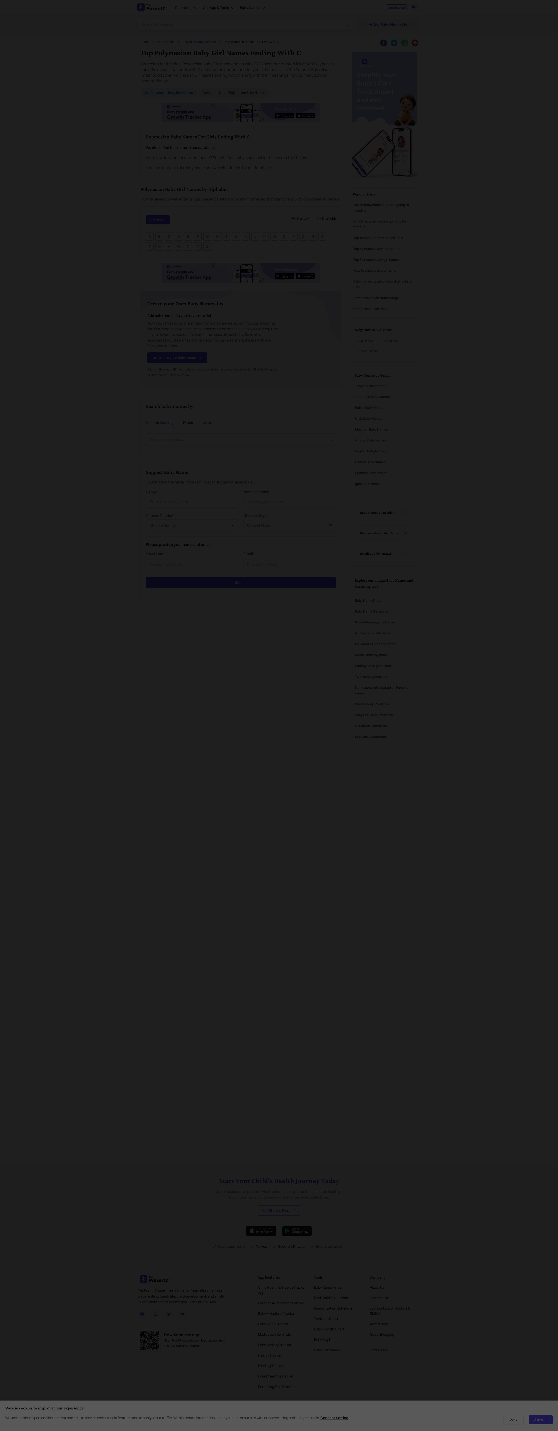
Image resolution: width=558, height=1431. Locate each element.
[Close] (397, 666)
